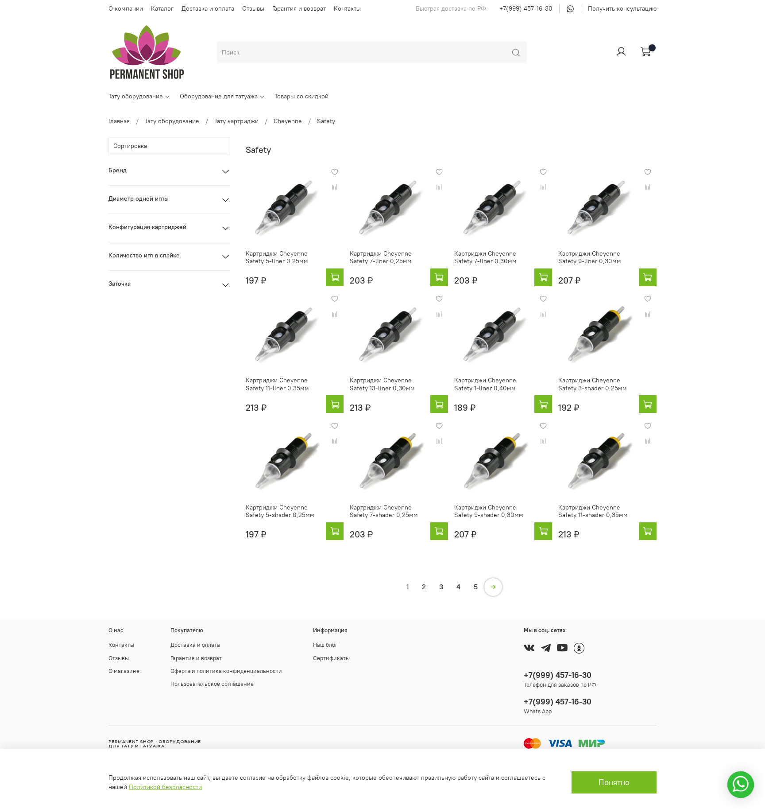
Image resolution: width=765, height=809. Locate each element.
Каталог (162, 8)
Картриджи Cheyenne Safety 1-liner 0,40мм (485, 384)
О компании (125, 8)
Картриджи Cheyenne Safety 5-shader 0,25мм (280, 511)
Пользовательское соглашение (212, 684)
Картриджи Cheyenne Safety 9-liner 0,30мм (589, 257)
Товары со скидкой (301, 96)
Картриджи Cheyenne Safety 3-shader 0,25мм (592, 384)
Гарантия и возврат (299, 8)
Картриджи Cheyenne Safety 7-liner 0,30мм (485, 257)
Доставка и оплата (208, 8)
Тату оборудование (135, 96)
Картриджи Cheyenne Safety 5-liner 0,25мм (277, 257)
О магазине (123, 671)
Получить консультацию (622, 8)
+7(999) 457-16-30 (525, 8)
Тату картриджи (236, 121)
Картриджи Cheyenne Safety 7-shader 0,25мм (384, 511)
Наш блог (325, 645)
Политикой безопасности (165, 787)
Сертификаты (331, 658)
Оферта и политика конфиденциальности (226, 671)
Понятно (614, 782)
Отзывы (253, 8)
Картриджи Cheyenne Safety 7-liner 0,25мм (381, 257)
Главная (119, 121)
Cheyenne (288, 121)
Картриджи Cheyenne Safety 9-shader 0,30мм (488, 511)
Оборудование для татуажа (219, 96)
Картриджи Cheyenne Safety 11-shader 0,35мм (593, 511)
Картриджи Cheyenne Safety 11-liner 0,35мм (277, 384)
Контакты (347, 8)
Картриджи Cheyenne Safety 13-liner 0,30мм (382, 384)
